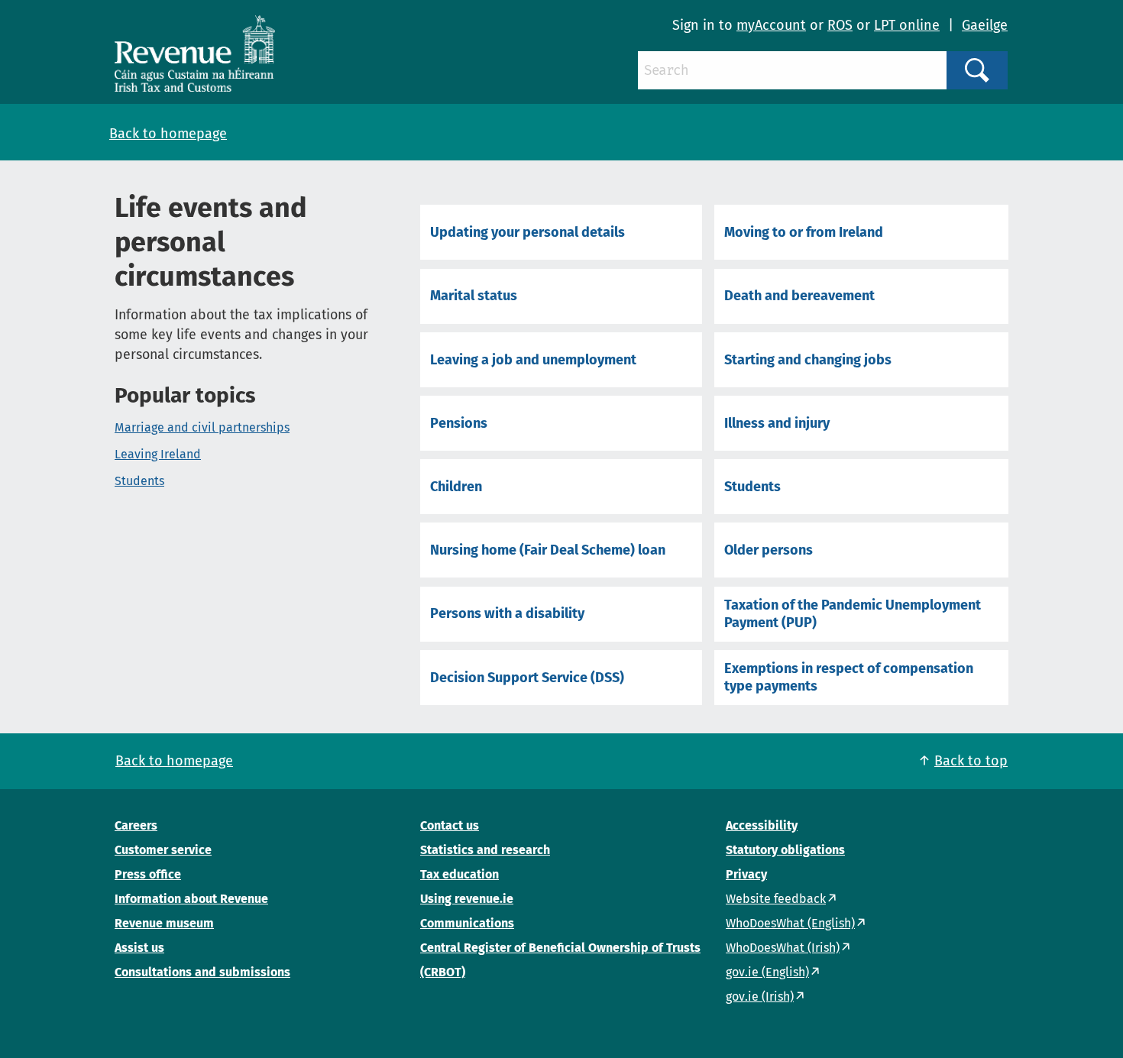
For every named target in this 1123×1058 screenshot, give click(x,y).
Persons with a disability (507, 613)
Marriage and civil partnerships (202, 427)
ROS (840, 25)
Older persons (768, 550)
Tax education (459, 874)
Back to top (971, 760)
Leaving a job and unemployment (533, 359)
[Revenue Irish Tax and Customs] (195, 53)
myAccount (771, 25)
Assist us (139, 947)
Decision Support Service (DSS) (527, 677)
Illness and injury (777, 423)
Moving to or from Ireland (803, 232)
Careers (136, 825)
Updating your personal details (527, 232)
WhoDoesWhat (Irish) (783, 947)
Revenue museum (164, 923)
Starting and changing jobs (808, 359)
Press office (148, 874)
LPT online (907, 25)
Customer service (163, 850)
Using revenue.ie (466, 898)
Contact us (449, 825)
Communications (467, 923)
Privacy (746, 874)
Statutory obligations (785, 850)
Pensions (458, 423)
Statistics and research (485, 850)
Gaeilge (985, 25)
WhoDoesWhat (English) (790, 923)
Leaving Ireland (158, 454)
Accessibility (762, 825)
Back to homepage (168, 133)
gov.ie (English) (767, 972)
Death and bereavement (799, 295)
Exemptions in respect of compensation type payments (848, 677)
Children (456, 486)
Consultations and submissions (202, 972)
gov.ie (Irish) (760, 996)
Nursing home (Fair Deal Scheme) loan (547, 550)
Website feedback (776, 898)
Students (139, 481)
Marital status (473, 295)
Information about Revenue (191, 898)
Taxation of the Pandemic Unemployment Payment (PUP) (852, 613)
